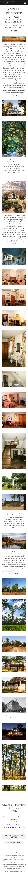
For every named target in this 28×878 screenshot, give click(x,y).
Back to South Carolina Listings (14, 836)
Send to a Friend (14, 842)
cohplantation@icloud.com (16, 827)
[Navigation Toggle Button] (25, 2)
